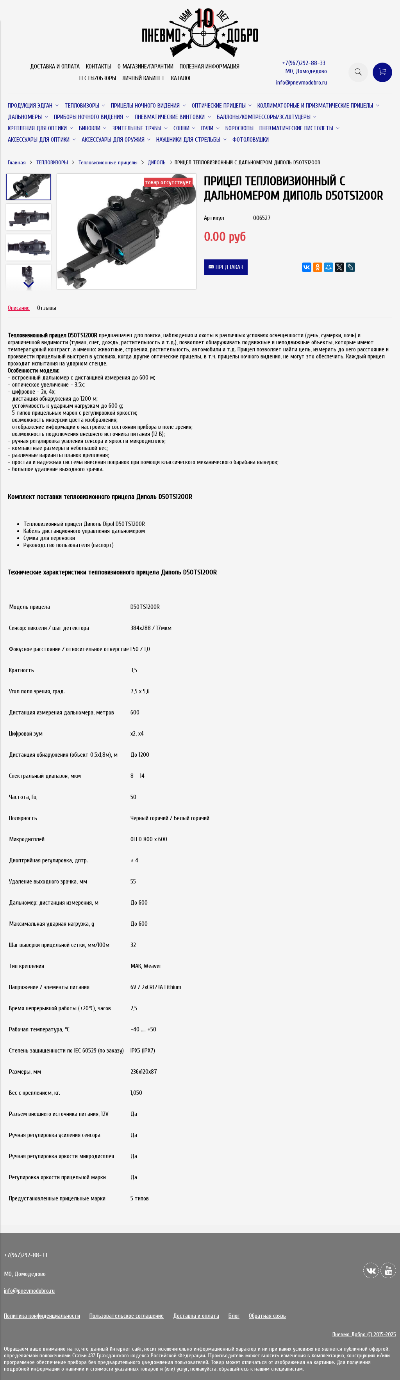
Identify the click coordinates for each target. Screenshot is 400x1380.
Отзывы (46, 307)
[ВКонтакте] (306, 267)
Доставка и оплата (196, 1315)
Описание (19, 307)
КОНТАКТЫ (98, 66)
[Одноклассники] (317, 267)
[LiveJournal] (350, 267)
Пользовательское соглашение (126, 1315)
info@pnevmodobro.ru (301, 82)
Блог (234, 1315)
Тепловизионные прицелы (108, 162)
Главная (17, 162)
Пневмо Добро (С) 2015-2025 (364, 1334)
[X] (339, 267)
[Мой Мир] (328, 267)
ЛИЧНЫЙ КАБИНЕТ (143, 78)
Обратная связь (267, 1315)
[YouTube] (388, 1270)
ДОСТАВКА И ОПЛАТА (55, 66)
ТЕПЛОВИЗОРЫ (52, 162)
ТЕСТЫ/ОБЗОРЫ (97, 78)
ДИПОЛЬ (157, 162)
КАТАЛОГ (181, 78)
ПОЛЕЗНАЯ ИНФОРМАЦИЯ (209, 66)
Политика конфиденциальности (42, 1315)
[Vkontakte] (371, 1270)
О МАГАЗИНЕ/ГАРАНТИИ (145, 66)
